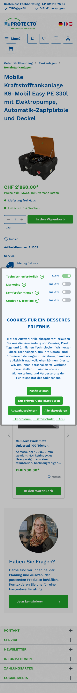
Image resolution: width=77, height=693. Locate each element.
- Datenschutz (44, 419)
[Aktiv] (66, 276)
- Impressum (22, 419)
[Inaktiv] (66, 284)
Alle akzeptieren (56, 410)
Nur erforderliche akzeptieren (39, 400)
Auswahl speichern (24, 410)
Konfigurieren (39, 390)
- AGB (60, 419)
